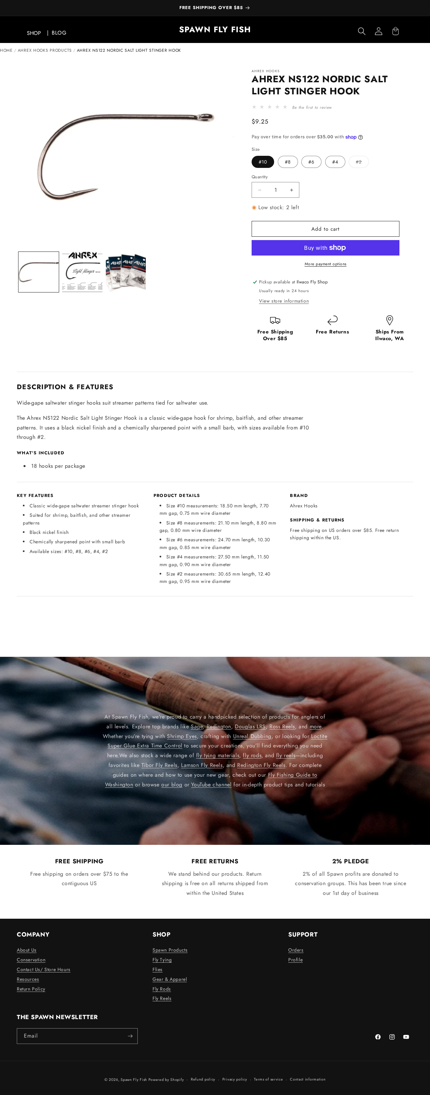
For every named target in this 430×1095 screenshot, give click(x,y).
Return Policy (31, 989)
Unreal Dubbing (252, 736)
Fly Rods (162, 989)
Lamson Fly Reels (202, 765)
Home (6, 50)
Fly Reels (162, 998)
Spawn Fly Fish (134, 1079)
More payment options (326, 264)
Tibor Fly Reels (159, 765)
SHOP (34, 33)
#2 (362, 163)
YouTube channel (211, 784)
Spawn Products (170, 950)
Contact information (308, 1079)
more (315, 726)
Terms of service (268, 1079)
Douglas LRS (250, 726)
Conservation (31, 959)
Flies (158, 969)
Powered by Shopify (166, 1079)
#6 (311, 161)
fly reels (285, 755)
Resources (28, 979)
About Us (27, 950)
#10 (263, 161)
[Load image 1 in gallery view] (38, 272)
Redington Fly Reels (261, 765)
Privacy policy (234, 1079)
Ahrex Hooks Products (45, 50)
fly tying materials (217, 755)
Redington (219, 726)
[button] (362, 31)
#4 (335, 161)
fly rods (252, 755)
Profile (295, 959)
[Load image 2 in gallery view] (82, 272)
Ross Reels (282, 726)
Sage (197, 726)
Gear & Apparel (170, 979)
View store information (284, 301)
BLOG (59, 33)
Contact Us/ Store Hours (44, 969)
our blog (171, 784)
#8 (288, 161)
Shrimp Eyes (182, 736)
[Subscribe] (130, 1036)
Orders (296, 950)
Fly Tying (162, 959)
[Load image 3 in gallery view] (126, 272)
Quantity (260, 177)
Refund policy (203, 1079)
